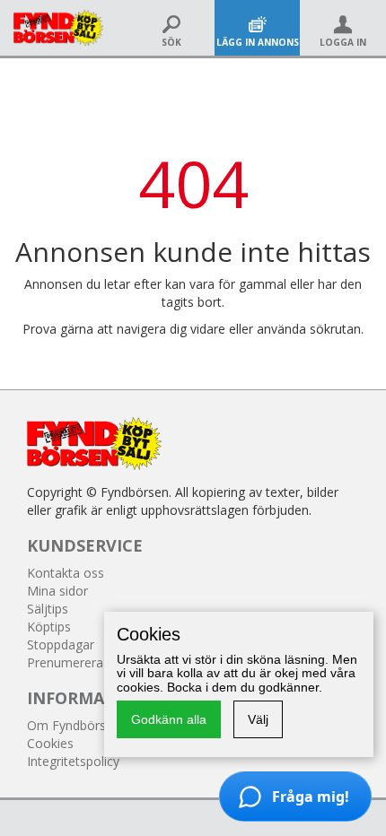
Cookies (50, 743)
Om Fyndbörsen (73, 725)
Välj (258, 719)
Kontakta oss (65, 572)
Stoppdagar (60, 644)
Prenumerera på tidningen (102, 662)
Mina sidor (57, 590)
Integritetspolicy (73, 761)
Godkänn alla (168, 719)
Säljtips (47, 608)
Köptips (49, 626)
